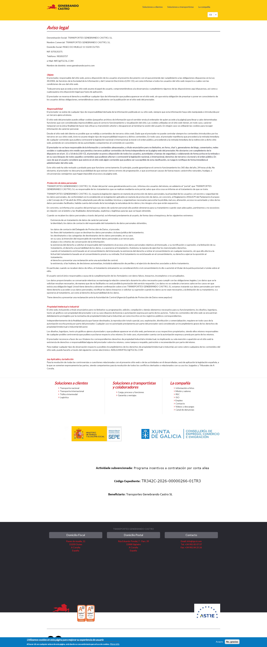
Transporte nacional (69, 388)
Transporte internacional (72, 391)
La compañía (180, 383)
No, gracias (232, 642)
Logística (64, 397)
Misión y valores (183, 391)
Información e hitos (185, 388)
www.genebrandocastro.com (81, 65)
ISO (177, 397)
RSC (178, 394)
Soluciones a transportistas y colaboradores (134, 385)
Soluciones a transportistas (180, 7)
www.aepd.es (165, 297)
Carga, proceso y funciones (131, 392)
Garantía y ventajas (127, 395)
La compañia (204, 7)
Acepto (219, 641)
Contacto (180, 403)
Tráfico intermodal (69, 394)
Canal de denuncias (185, 409)
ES (211, 14)
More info (114, 644)
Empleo (179, 400)
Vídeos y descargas (185, 406)
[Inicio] (64, 7)
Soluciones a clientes (152, 7)
